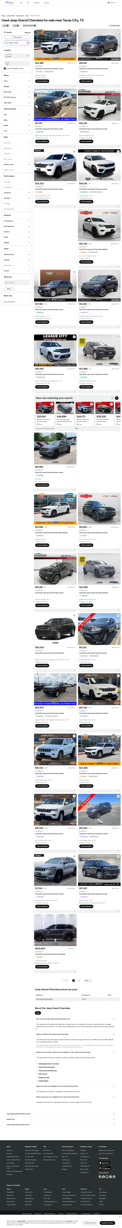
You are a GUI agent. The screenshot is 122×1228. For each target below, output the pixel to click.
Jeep (27, 15)
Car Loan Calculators (68, 1150)
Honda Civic (28, 1195)
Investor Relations (49, 1213)
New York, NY (84, 1169)
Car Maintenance (67, 1166)
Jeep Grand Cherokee (68, 1195)
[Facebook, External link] (103, 1176)
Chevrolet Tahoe (85, 1201)
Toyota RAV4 (10, 1192)
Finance (46, 3)
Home (3, 15)
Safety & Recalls (29, 1163)
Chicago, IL (83, 1150)
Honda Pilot (28, 1201)
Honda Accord (29, 1198)
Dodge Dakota (43, 1081)
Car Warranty (66, 1160)
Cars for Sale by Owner (13, 1160)
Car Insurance (66, 1163)
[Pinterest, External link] (114, 1176)
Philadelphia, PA (84, 1166)
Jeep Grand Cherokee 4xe (48, 1070)
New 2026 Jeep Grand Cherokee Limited (83, 420)
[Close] (120, 1216)
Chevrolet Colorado (86, 1205)
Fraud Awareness (86, 1213)
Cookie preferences (90, 1223)
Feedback (97, 1213)
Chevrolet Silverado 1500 (88, 1195)
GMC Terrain (43, 1074)
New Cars (9, 1153)
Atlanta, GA (83, 1163)
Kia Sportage (103, 1192)
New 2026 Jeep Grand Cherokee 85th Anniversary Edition (64, 421)
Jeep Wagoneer (66, 1198)
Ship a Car (65, 1156)
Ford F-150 (47, 1198)
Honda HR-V (28, 1205)
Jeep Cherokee (66, 1205)
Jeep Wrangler (66, 1192)
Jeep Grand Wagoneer (68, 1201)
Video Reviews (29, 1169)
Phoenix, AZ (83, 1160)
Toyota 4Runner (11, 1205)
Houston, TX (83, 1153)
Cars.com (69, 1221)
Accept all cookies (107, 1223)
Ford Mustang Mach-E (50, 1201)
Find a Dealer (10, 1163)
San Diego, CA (84, 1172)
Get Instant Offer (48, 1153)
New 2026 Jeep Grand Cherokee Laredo (43, 420)
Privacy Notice (21, 1221)
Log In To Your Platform (105, 1153)
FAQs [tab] (37, 1013)
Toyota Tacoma (11, 1198)
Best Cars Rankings (30, 1160)
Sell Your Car (47, 1150)
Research (37, 3)
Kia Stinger (102, 1198)
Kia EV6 (101, 1205)
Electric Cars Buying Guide (14, 1171)
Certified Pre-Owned (13, 1156)
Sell (28, 3)
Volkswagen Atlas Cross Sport (49, 1064)
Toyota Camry (11, 1201)
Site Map (64, 1169)
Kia (100, 1189)
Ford (45, 1189)
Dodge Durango (44, 1077)
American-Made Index (31, 1166)
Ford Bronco (47, 1195)
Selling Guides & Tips (49, 1160)
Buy (21, 3)
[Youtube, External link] (107, 1176)
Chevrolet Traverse (86, 1198)
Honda (27, 1189)
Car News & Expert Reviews (33, 1153)
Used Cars (10, 1150)
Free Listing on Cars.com (50, 1156)
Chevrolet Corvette (86, 1192)
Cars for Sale (10, 15)
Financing (9, 1174)
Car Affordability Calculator (70, 1153)
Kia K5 (101, 1201)
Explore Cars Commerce (106, 1150)
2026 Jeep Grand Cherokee (44, 999)
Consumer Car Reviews (32, 1150)
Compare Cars (29, 1156)
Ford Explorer (48, 1205)
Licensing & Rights (71, 1213)
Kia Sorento (102, 1195)
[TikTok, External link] (100, 1176)
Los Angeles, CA (85, 1156)
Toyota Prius (10, 1195)
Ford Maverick (48, 1192)
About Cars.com (27, 1213)
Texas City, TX (20, 15)
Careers (61, 1213)
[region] (61, 1221)
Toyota (8, 1189)
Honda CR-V (29, 1192)
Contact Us (38, 1213)
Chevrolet (84, 1189)
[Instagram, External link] (110, 1176)
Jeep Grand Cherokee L (47, 1067)
